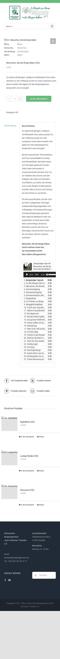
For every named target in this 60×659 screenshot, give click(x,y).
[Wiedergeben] (27, 274)
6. (35, 295)
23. (29, 347)
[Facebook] (5, 580)
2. (35, 283)
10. (35, 307)
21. (34, 341)
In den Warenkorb (38, 98)
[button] (53, 41)
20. (35, 338)
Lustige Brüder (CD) (29, 456)
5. (33, 292)
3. (35, 286)
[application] (40, 274)
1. (34, 280)
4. (32, 289)
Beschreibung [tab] (10, 126)
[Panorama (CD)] (9, 492)
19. (34, 335)
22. (31, 344)
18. (31, 332)
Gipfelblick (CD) (27, 422)
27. (35, 359)
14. (35, 320)
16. (30, 326)
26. (35, 356)
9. (33, 304)
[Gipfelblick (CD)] (9, 424)
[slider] (52, 274)
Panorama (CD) (27, 490)
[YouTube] (9, 580)
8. (34, 301)
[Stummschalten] (47, 274)
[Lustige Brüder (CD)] (9, 458)
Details (41, 437)
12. (31, 313)
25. (35, 353)
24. (32, 350)
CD (16, 112)
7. (30, 298)
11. (34, 310)
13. (35, 317)
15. (35, 323)
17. (35, 329)
